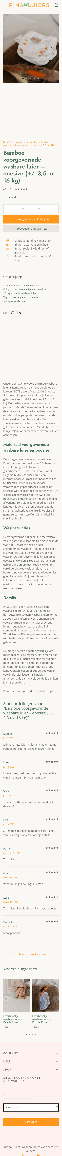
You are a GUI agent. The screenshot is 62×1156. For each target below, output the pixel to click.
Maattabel (13, 196)
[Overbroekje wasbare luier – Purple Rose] (45, 995)
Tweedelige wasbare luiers (34, 289)
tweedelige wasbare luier (25, 297)
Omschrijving (12, 277)
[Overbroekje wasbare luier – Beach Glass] (16, 995)
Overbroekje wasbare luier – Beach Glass (12, 1019)
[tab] (31, 276)
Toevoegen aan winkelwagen (31, 219)
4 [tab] (35, 1034)
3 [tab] (32, 1034)
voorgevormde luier (15, 301)
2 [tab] (29, 1034)
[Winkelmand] (57, 5)
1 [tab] (26, 1034)
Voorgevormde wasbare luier (25, 142)
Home (6, 142)
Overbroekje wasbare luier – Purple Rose (41, 1019)
